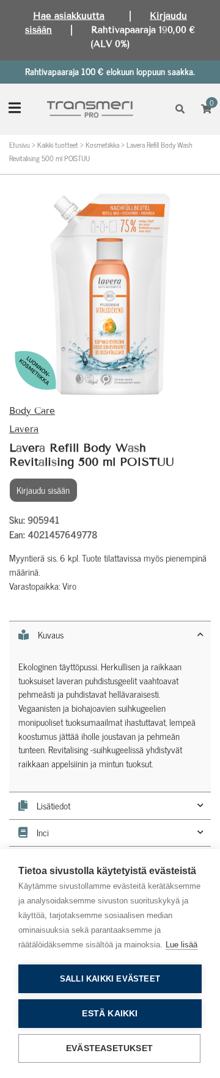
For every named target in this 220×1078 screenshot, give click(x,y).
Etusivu (19, 145)
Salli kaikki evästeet (110, 978)
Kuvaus (51, 635)
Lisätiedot (53, 806)
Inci (43, 833)
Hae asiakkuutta (69, 15)
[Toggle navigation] (14, 109)
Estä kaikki (110, 1013)
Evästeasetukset (109, 1048)
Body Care (32, 410)
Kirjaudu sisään (43, 489)
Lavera (23, 429)
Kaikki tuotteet (57, 145)
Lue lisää (181, 944)
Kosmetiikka (102, 145)
